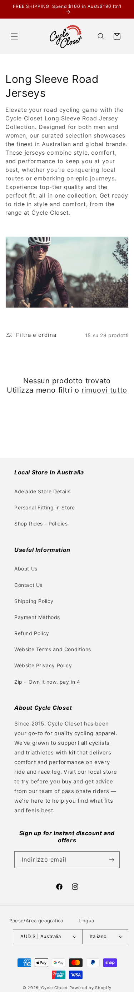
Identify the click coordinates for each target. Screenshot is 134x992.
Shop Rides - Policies (41, 523)
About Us (26, 568)
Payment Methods (37, 617)
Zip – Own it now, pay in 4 (47, 682)
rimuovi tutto (104, 390)
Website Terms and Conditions (52, 649)
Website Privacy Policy (43, 665)
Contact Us (28, 585)
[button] (14, 36)
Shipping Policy (34, 601)
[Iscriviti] (111, 859)
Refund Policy (31, 633)
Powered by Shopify (90, 987)
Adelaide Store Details (42, 491)
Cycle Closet (54, 987)
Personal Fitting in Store (44, 507)
